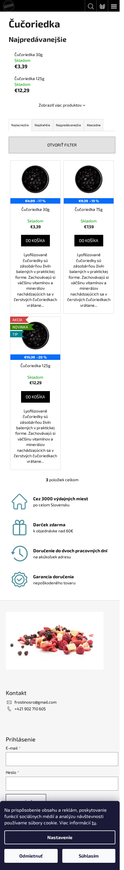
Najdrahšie (42, 125)
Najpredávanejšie (68, 125)
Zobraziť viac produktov (60, 105)
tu (94, 822)
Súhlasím (89, 855)
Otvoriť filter (62, 144)
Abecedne (94, 125)
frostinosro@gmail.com (35, 702)
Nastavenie (59, 837)
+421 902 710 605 (30, 708)
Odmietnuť (31, 855)
